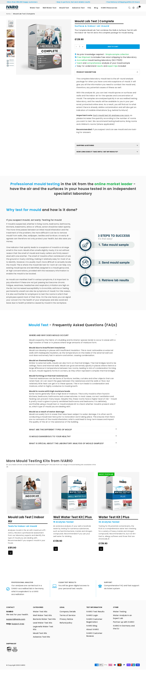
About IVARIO (92, 629)
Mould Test (64, 8)
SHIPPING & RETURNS (85, 145)
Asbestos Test (78, 8)
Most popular (106, 474)
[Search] (129, 7)
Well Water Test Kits (42, 615)
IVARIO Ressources (109, 8)
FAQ (89, 8)
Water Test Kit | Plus (114, 517)
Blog (96, 8)
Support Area (18, 623)
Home (8, 14)
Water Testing (119, 611)
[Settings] (134, 7)
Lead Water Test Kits (42, 622)
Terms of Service (67, 615)
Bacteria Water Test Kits (44, 619)
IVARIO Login (92, 615)
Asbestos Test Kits (41, 637)
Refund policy (66, 622)
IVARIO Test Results (95, 611)
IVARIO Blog (91, 625)
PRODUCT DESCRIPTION (86, 72)
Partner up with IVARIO (123, 622)
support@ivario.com (15, 619)
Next (69, 47)
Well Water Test (49, 8)
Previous (18, 47)
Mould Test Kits (40, 633)
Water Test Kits (40, 611)
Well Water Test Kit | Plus (72, 517)
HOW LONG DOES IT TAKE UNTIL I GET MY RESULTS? (97, 152)
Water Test (35, 8)
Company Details (68, 611)
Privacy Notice (66, 619)
